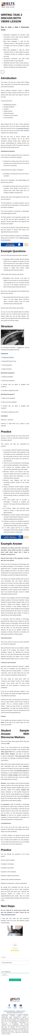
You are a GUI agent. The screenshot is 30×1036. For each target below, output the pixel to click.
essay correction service (8, 914)
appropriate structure (23, 128)
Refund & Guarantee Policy (15, 1012)
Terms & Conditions (9, 1011)
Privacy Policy (21, 1011)
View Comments (15, 979)
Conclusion (4, 416)
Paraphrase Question (8, 357)
